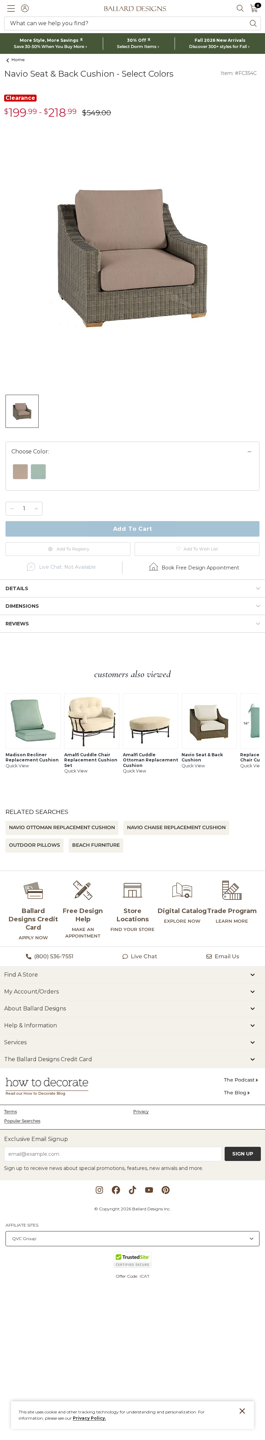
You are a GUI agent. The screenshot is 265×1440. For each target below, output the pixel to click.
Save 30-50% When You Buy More (49, 47)
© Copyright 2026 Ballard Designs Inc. (132, 1208)
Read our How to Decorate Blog (35, 1093)
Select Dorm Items (136, 47)
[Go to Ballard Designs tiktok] (132, 1190)
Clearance (20, 98)
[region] (132, 475)
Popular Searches (22, 1120)
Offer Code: (127, 1276)
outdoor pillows (34, 845)
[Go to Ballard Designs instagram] (99, 1190)
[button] (11, 8)
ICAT (144, 1276)
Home (18, 59)
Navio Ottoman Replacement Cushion (62, 827)
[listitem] (22, 411)
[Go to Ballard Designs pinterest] (165, 1190)
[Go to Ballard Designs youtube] (149, 1190)
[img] (132, 256)
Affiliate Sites (22, 1225)
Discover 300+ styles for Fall (218, 47)
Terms (10, 1111)
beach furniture (96, 845)
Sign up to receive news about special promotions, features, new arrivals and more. (103, 1168)
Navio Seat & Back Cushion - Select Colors (89, 74)
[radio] (20, 471)
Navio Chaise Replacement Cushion (176, 827)
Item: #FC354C (238, 73)
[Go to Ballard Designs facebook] (116, 1190)
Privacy (141, 1111)
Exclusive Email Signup (36, 1139)
